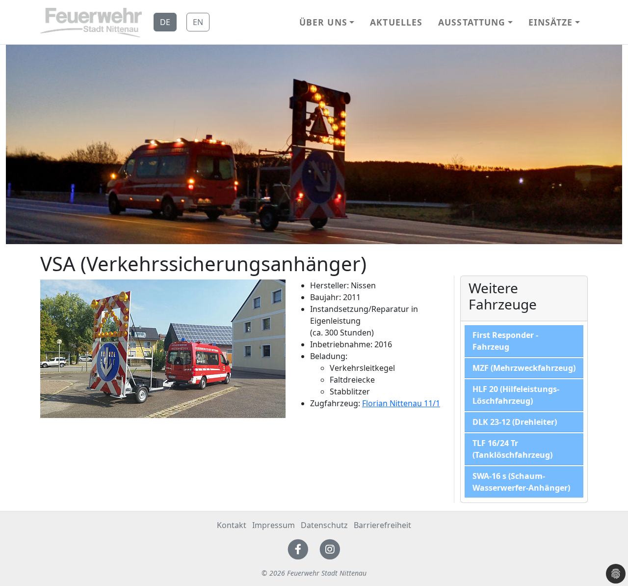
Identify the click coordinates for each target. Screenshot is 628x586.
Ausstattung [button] (471, 22)
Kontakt (231, 525)
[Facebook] (298, 548)
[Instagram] (330, 548)
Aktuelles (396, 22)
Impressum (273, 525)
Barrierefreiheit (382, 525)
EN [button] (198, 22)
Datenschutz (324, 525)
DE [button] (165, 22)
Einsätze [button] (550, 22)
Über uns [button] (323, 22)
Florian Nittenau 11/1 (401, 403)
